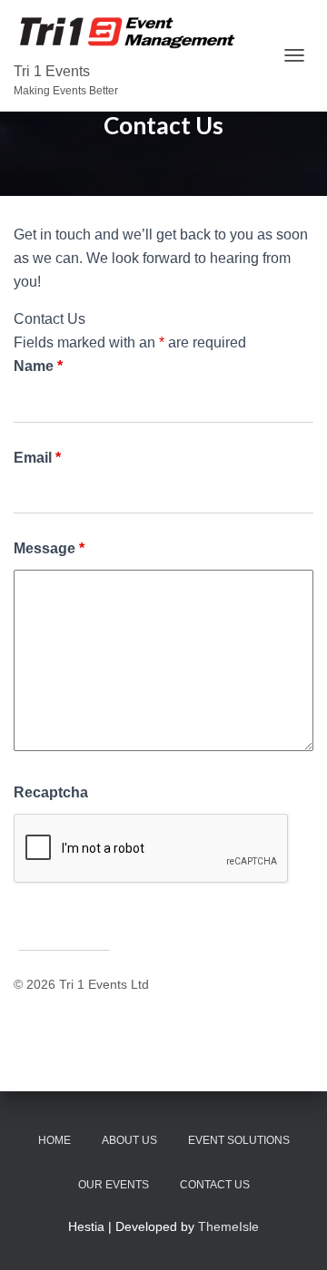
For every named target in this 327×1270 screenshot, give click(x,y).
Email (37, 457)
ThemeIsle (228, 1226)
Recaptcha (51, 792)
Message (49, 548)
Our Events (113, 1184)
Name (38, 366)
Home (54, 1140)
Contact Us (215, 1184)
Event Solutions (239, 1140)
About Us (129, 1140)
